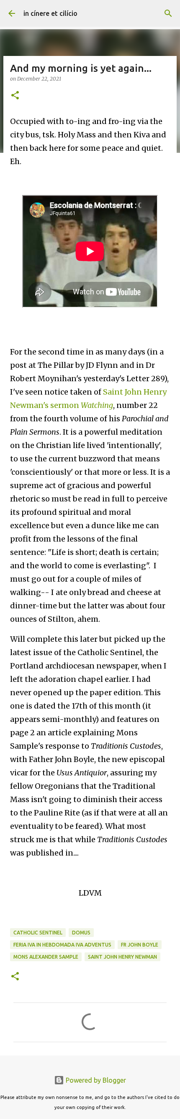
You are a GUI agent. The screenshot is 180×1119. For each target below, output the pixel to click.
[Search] (168, 13)
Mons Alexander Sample (45, 957)
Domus (81, 932)
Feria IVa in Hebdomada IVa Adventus (62, 944)
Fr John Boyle (139, 944)
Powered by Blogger (95, 1080)
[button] (15, 95)
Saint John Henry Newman (122, 957)
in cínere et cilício (50, 13)
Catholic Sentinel (37, 932)
